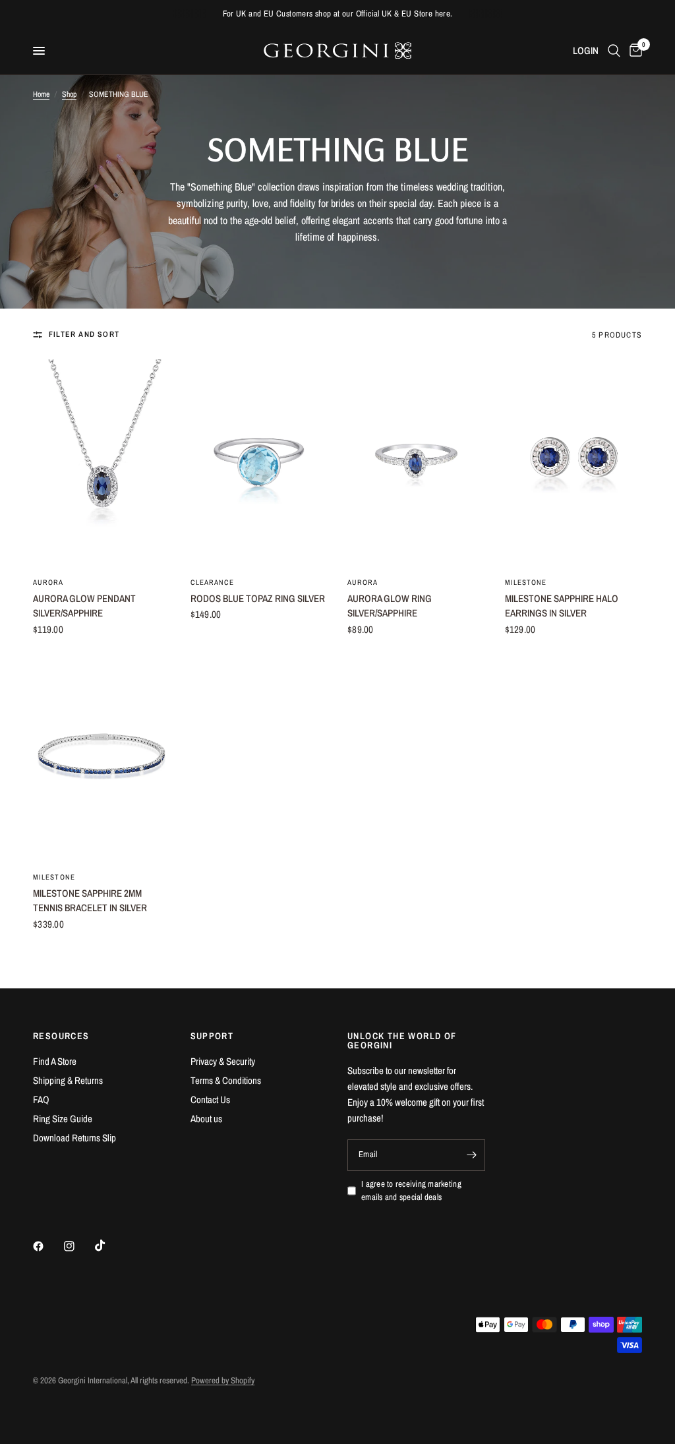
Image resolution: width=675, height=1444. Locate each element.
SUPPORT (212, 1035)
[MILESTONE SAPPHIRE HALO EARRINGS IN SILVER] (574, 462)
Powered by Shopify (222, 1380)
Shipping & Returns (68, 1080)
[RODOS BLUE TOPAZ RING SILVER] (259, 462)
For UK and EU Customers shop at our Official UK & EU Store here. (338, 13)
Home (41, 94)
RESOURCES (61, 1035)
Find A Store (54, 1061)
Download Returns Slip (74, 1138)
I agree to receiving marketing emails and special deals (411, 1190)
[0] (633, 51)
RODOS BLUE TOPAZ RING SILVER (258, 598)
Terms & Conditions (226, 1080)
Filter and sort (84, 334)
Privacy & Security (223, 1061)
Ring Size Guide (62, 1119)
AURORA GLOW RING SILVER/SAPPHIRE (389, 605)
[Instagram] (78, 1246)
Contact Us (210, 1099)
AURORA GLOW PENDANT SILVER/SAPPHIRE (84, 605)
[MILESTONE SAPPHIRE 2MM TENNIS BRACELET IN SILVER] (102, 757)
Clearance (213, 582)
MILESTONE (526, 582)
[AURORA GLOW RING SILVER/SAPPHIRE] (416, 462)
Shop (69, 94)
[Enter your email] (472, 1155)
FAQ (41, 1099)
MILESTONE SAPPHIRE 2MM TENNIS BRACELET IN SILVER (90, 900)
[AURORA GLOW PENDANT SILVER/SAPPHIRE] (102, 462)
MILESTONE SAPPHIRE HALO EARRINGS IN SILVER (561, 605)
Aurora (48, 582)
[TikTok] (109, 1245)
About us (206, 1119)
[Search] (614, 51)
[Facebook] (47, 1246)
